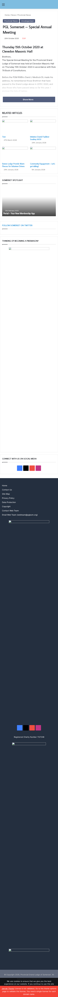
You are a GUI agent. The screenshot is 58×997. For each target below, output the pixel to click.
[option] (29, 201)
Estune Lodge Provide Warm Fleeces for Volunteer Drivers (13, 165)
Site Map (6, 494)
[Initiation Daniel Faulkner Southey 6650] (43, 127)
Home (7, 15)
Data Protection (9, 502)
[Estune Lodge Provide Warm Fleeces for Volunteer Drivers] (15, 154)
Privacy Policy (8, 498)
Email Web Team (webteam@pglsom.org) (20, 515)
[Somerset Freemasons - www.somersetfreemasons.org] (29, 4)
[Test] (15, 127)
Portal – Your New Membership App (19, 213)
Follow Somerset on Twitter (17, 225)
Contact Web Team (10, 511)
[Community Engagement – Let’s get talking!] (43, 154)
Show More (28, 99)
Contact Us (7, 490)
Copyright (6, 506)
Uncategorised (27, 21)
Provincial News (24, 15)
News (13, 15)
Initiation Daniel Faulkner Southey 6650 (39, 138)
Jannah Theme (8, 988)
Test (4, 137)
